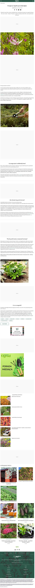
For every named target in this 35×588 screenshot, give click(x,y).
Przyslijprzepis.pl (26, 569)
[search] (33, 1)
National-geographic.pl (9, 576)
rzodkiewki (10, 320)
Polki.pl (26, 567)
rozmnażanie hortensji (4, 320)
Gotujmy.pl (8, 571)
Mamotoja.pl (8, 572)
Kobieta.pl (8, 567)
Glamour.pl (8, 569)
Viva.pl (25, 571)
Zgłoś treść (4, 323)
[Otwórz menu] (1, 1)
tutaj (6, 586)
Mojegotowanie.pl (8, 574)
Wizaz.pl (26, 572)
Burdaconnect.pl (25, 574)
